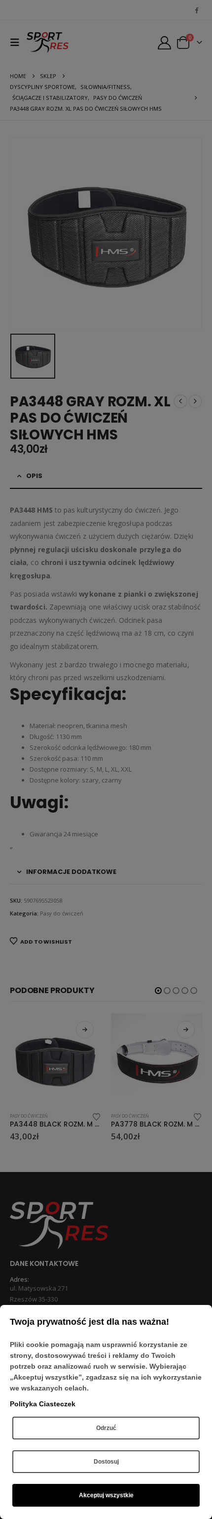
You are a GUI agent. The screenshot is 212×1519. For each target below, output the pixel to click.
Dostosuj (106, 1461)
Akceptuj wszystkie (106, 1495)
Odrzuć (106, 1428)
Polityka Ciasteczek (42, 1404)
